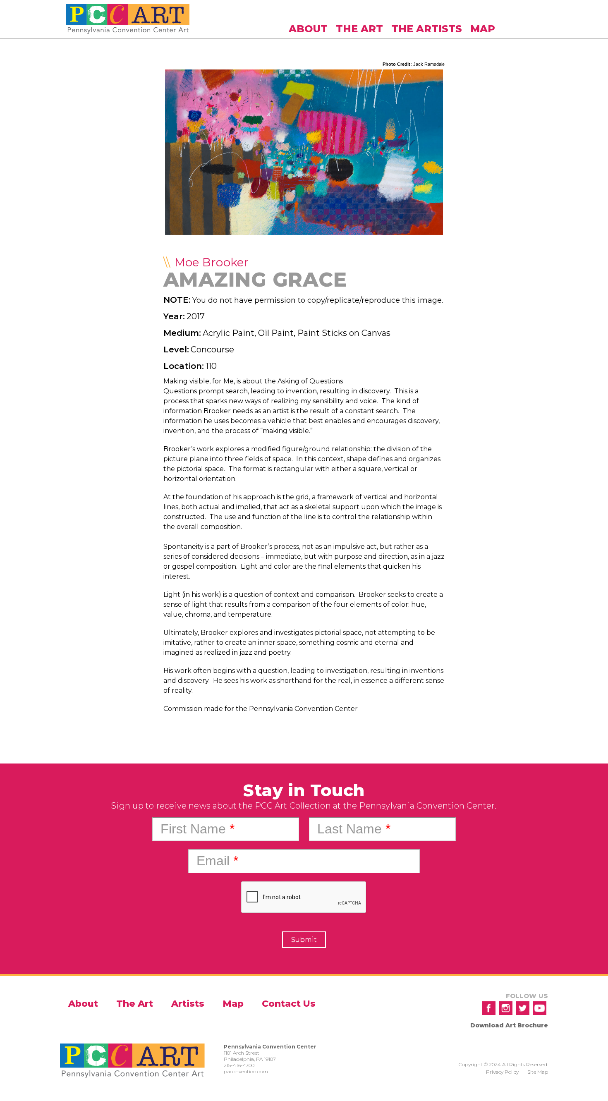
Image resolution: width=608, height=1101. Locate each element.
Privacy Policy (502, 1072)
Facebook (488, 1008)
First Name (197, 828)
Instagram (505, 1008)
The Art (359, 29)
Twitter (522, 1008)
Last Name (353, 828)
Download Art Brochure (509, 1025)
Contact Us (289, 1003)
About (308, 29)
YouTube (539, 1008)
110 (211, 366)
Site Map (537, 1072)
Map (482, 29)
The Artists (426, 29)
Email (217, 860)
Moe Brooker (212, 262)
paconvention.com (246, 1071)
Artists (187, 1003)
